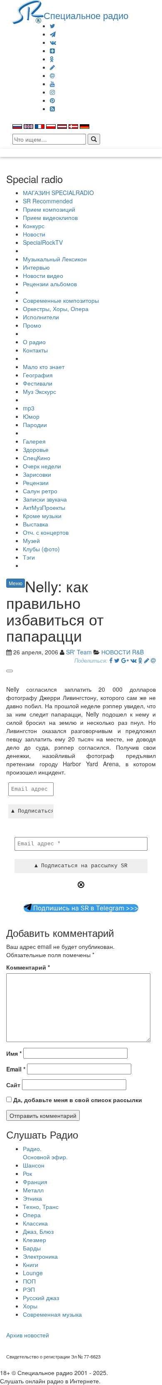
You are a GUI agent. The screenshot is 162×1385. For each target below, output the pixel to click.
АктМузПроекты (44, 507)
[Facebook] (111, 660)
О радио (34, 342)
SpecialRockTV (43, 242)
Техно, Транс (41, 1206)
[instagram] (52, 92)
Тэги (29, 557)
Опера (32, 1215)
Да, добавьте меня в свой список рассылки (77, 1099)
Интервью (36, 267)
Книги (30, 1264)
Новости (34, 234)
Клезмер (34, 1239)
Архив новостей (27, 1335)
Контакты (35, 350)
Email (15, 1069)
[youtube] (52, 84)
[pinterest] (52, 100)
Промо (32, 325)
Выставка (35, 524)
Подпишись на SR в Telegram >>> (85, 908)
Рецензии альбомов (50, 284)
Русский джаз (41, 1297)
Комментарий (28, 967)
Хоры (30, 1306)
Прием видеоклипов (50, 217)
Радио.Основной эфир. (45, 1152)
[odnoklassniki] (52, 59)
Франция (35, 1181)
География (38, 375)
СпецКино (36, 458)
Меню (15, 582)
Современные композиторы (61, 300)
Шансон (33, 1165)
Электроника (40, 1256)
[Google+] (125, 660)
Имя (14, 1053)
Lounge (33, 1273)
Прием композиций (49, 209)
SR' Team (79, 652)
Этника (32, 1198)
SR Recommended (48, 201)
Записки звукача (45, 499)
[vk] (53, 42)
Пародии (35, 424)
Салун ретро (40, 491)
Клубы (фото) (41, 549)
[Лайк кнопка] (9, 671)
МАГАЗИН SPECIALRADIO (58, 192)
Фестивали (37, 383)
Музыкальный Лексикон (55, 259)
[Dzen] (52, 50)
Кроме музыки (42, 516)
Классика (35, 1223)
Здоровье (36, 449)
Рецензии (36, 482)
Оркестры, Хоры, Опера (55, 308)
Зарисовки (37, 474)
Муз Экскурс (39, 391)
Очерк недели (42, 466)
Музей (31, 540)
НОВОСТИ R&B (122, 652)
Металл (33, 1190)
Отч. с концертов (46, 532)
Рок (27, 1173)
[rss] (52, 108)
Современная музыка (52, 1314)
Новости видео (43, 275)
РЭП (29, 1289)
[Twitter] (52, 26)
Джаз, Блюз (38, 1231)
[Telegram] (53, 34)
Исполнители (41, 317)
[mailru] (52, 75)
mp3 (28, 408)
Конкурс (33, 226)
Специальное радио (86, 15)
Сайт (13, 1085)
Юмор (31, 416)
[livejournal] (52, 67)
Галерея (34, 441)
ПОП (29, 1281)
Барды (32, 1248)
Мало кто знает (43, 366)
